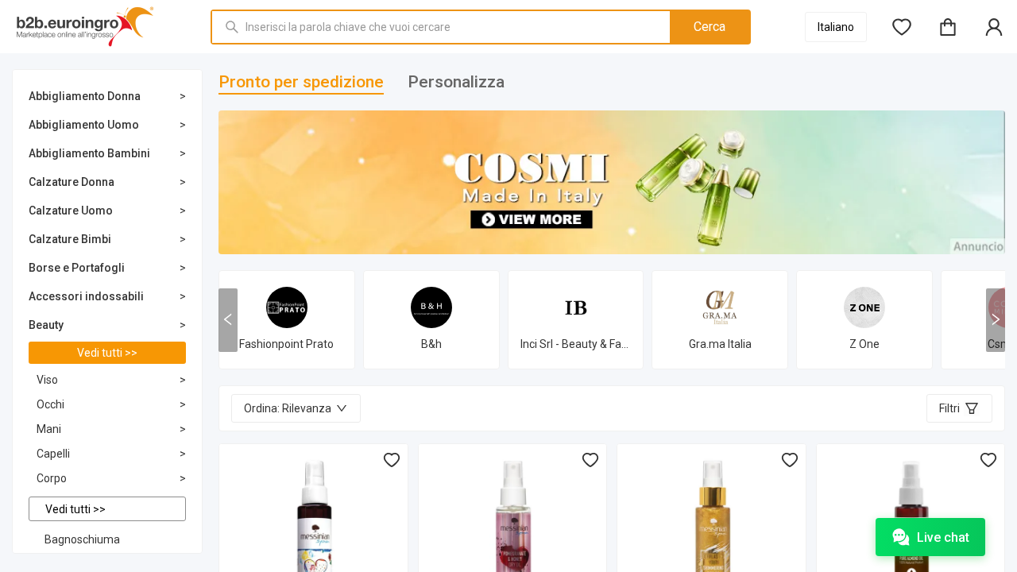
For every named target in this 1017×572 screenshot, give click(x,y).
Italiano (836, 27)
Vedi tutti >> (107, 352)
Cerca (709, 26)
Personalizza (456, 81)
